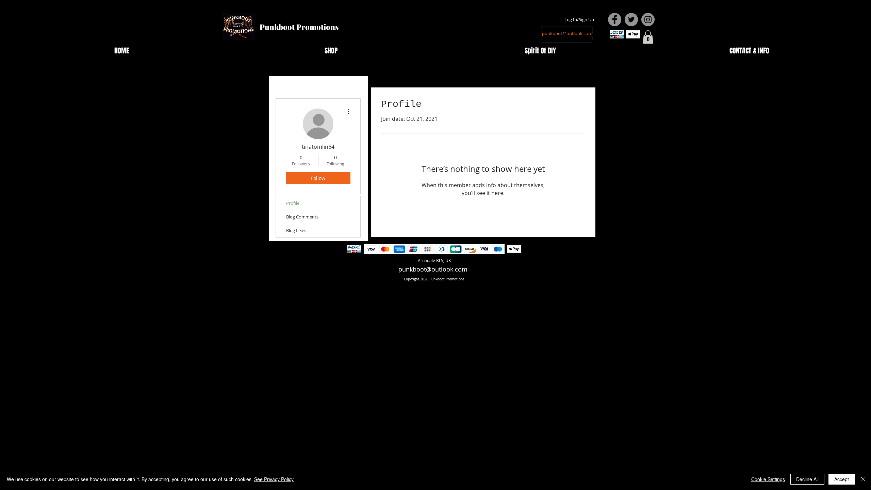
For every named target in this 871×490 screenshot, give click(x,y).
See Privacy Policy (274, 479)
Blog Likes (296, 230)
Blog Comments (302, 217)
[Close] (863, 479)
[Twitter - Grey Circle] (631, 19)
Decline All (807, 479)
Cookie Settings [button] (768, 479)
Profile (292, 203)
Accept (841, 479)
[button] (648, 37)
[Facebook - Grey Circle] (614, 19)
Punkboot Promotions (299, 27)
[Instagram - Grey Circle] (648, 19)
